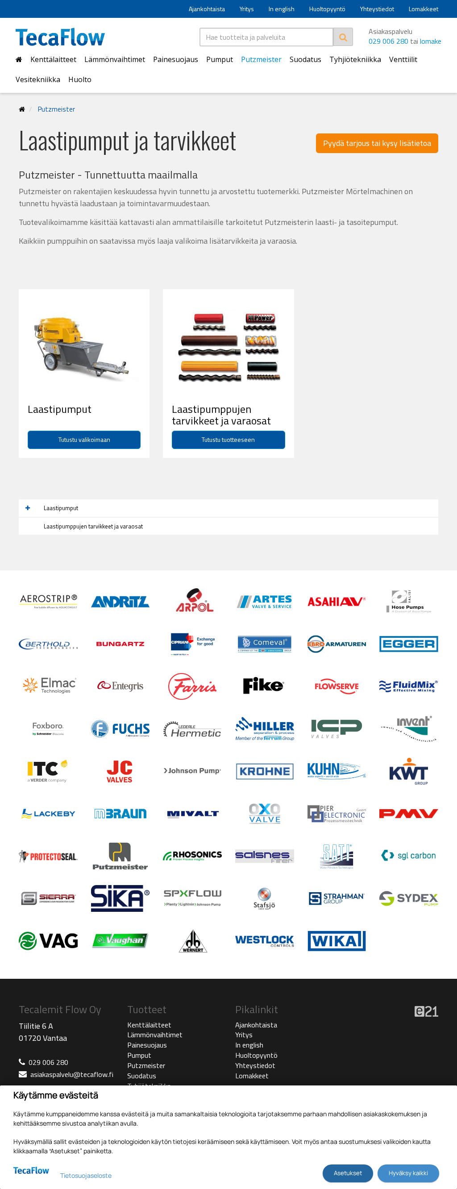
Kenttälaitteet (53, 59)
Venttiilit (403, 59)
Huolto (79, 79)
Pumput (219, 59)
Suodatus (305, 59)
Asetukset (348, 1173)
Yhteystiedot (377, 8)
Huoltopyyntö (327, 8)
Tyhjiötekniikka (355, 59)
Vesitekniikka (38, 79)
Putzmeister (261, 59)
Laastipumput (61, 507)
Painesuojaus (175, 59)
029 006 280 (388, 41)
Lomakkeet (423, 8)
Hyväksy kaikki (408, 1173)
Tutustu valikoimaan (84, 439)
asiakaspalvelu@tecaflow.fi (71, 1074)
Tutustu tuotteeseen (228, 439)
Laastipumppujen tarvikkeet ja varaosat (93, 526)
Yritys (247, 8)
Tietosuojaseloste (86, 1175)
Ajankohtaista (207, 8)
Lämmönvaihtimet (114, 59)
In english (282, 8)
